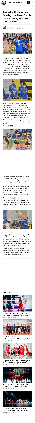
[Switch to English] (28, 2)
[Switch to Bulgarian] (24, 2)
